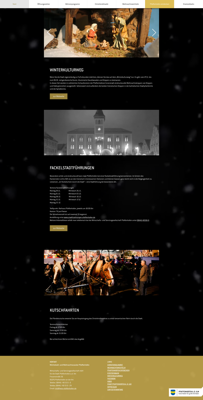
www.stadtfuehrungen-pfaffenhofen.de (79, 217)
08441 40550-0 (143, 220)
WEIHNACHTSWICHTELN (116, 367)
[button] (43, 4)
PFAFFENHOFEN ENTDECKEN (118, 370)
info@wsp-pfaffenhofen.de (65, 388)
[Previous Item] (49, 33)
